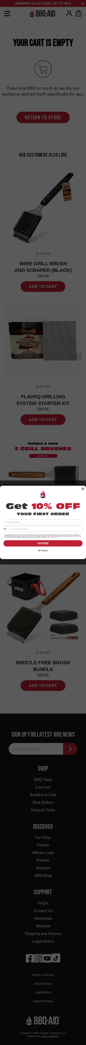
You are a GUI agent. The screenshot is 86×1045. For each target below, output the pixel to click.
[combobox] (7, 529)
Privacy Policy (50, 537)
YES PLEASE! (43, 543)
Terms (56, 537)
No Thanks (43, 550)
